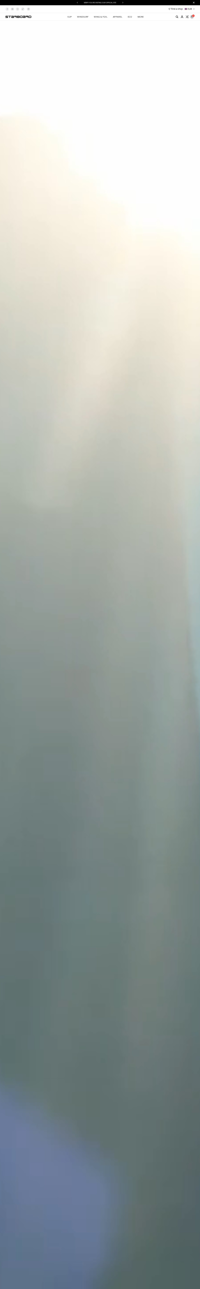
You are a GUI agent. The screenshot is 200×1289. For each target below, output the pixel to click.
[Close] (193, 2)
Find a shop (177, 8)
